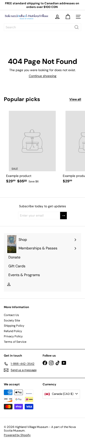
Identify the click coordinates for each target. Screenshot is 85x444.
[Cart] (68, 16)
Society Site (12, 320)
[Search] (76, 27)
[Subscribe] (63, 215)
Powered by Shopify (17, 435)
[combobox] (42, 27)
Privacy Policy (13, 336)
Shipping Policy (14, 326)
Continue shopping (42, 76)
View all (75, 99)
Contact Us (11, 315)
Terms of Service (15, 342)
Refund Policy (13, 331)
